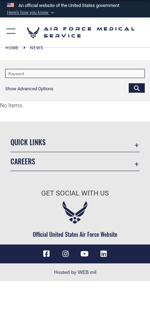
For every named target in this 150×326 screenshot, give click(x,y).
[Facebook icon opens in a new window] (46, 254)
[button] (31, 12)
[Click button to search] (137, 87)
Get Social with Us (75, 193)
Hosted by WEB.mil (75, 272)
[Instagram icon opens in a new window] (65, 254)
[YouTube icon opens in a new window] (84, 254)
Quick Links (28, 142)
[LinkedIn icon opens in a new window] (103, 254)
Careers (22, 161)
